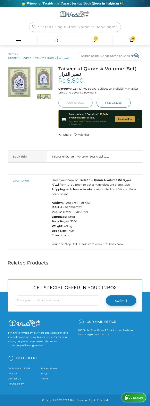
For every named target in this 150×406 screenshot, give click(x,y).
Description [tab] (21, 180)
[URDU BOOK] (75, 14)
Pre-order (113, 102)
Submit (121, 301)
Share (67, 134)
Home (12, 53)
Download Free (125, 119)
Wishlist (83, 134)
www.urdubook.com (109, 244)
